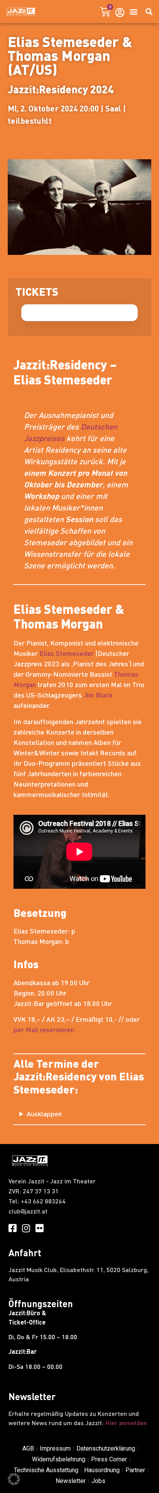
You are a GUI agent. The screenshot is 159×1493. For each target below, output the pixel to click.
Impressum (55, 1448)
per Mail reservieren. (45, 1029)
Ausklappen (44, 1113)
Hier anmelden (126, 1423)
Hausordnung (102, 1470)
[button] (133, 11)
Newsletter (71, 1481)
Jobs (98, 1481)
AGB (28, 1448)
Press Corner (109, 1459)
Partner (135, 1470)
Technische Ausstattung (46, 1470)
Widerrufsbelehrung (58, 1459)
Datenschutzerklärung (105, 1448)
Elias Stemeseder (66, 653)
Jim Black (98, 694)
